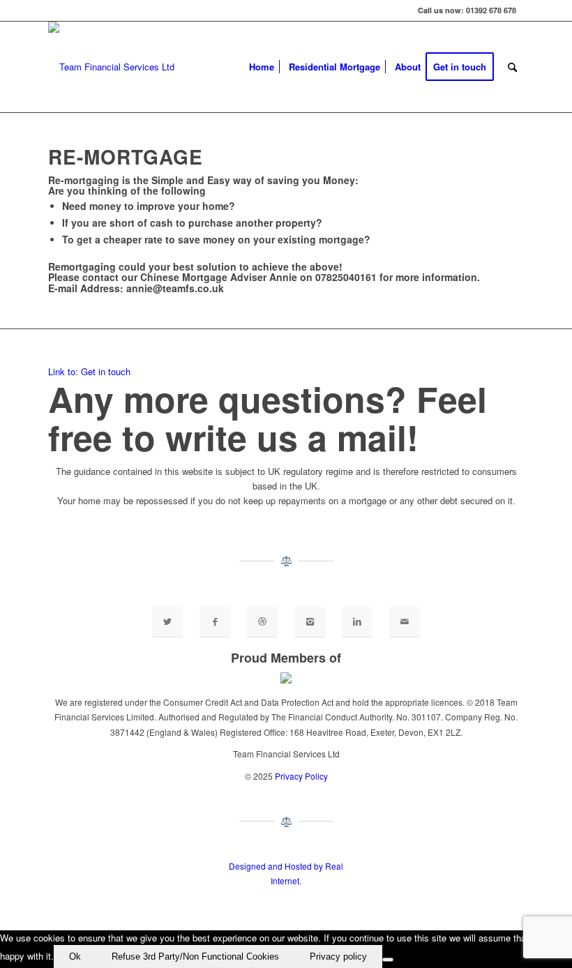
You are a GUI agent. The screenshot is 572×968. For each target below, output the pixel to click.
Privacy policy (338, 956)
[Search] (512, 67)
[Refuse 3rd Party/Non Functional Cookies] (387, 960)
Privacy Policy (301, 776)
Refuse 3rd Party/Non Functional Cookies (195, 956)
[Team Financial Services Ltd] (111, 67)
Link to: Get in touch (89, 371)
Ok (75, 956)
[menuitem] (261, 67)
